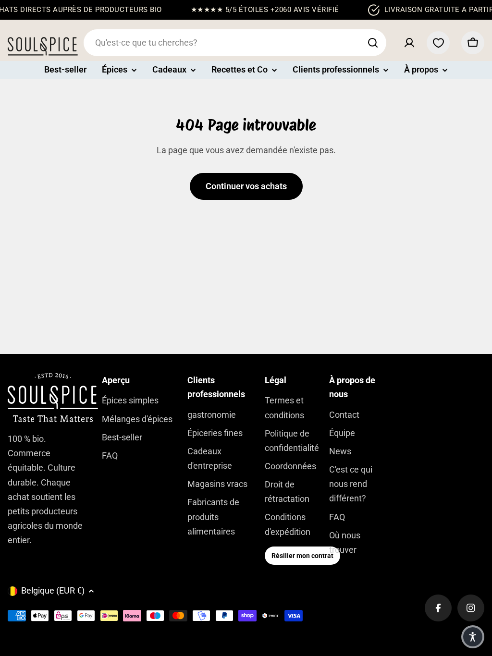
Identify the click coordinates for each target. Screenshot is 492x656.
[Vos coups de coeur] (438, 42)
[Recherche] (373, 43)
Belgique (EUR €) (53, 590)
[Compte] (409, 43)
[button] (472, 636)
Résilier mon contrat (302, 555)
